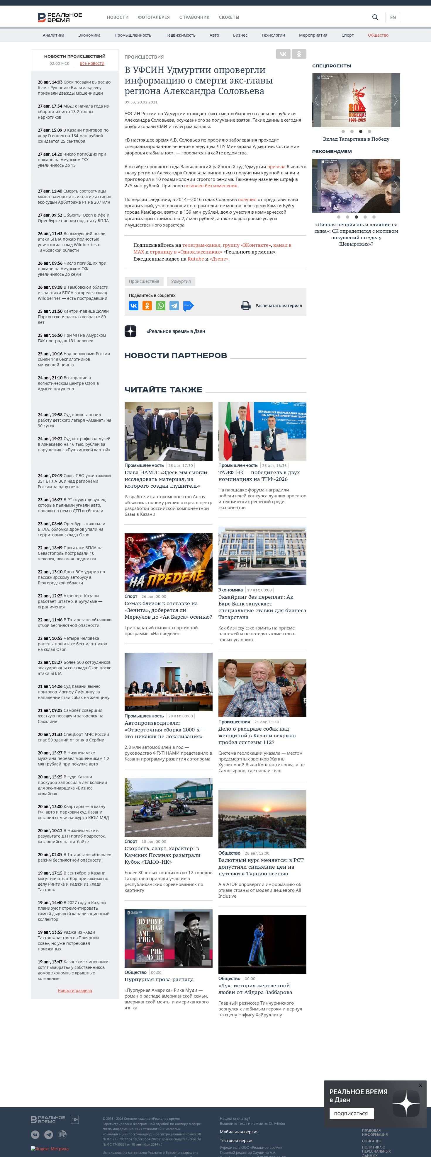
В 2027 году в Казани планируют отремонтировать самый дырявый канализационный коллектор (74, 911)
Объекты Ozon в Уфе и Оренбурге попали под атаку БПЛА (73, 217)
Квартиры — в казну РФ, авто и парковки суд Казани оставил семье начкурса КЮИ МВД (73, 812)
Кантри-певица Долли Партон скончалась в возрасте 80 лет (73, 316)
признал (276, 166)
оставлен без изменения (210, 185)
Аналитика (54, 35)
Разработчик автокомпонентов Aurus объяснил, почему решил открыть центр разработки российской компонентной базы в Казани (168, 493)
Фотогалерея (154, 17)
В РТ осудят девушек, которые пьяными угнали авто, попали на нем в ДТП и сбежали (72, 505)
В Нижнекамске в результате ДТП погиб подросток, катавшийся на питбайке (72, 836)
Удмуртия (181, 281)
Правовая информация (375, 1133)
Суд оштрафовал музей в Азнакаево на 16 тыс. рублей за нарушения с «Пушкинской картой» (74, 444)
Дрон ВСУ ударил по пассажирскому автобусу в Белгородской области (71, 577)
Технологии (273, 35)
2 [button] (352, 132)
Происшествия (144, 57)
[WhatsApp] (160, 305)
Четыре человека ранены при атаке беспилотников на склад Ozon (72, 643)
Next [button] (395, 100)
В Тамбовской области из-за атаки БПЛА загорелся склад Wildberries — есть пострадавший (73, 292)
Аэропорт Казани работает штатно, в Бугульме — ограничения (70, 601)
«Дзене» (219, 259)
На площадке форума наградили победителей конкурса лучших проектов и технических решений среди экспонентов (262, 489)
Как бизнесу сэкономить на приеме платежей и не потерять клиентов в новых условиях (262, 617)
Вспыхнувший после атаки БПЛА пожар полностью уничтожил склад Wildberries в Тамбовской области (71, 242)
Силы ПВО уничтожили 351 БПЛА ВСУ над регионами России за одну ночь (74, 481)
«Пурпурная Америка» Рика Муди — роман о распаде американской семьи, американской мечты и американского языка (167, 993)
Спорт (348, 35)
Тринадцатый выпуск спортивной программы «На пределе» (168, 618)
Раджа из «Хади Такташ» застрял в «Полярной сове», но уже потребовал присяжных (68, 940)
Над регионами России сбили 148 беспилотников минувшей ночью (74, 359)
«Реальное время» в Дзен (176, 331)
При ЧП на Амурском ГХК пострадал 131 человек (72, 337)
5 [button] (374, 217)
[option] (356, 100)
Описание (372, 1141)
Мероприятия (313, 35)
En (393, 17)
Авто (214, 35)
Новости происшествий (75, 56)
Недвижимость (180, 35)
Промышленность (133, 35)
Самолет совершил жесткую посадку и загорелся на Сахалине (70, 715)
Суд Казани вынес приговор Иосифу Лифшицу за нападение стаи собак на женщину (73, 691)
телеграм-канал (201, 245)
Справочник (194, 17)
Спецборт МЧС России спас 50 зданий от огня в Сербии (73, 737)
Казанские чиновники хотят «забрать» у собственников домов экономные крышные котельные (73, 970)
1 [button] (343, 132)
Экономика (90, 35)
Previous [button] (316, 100)
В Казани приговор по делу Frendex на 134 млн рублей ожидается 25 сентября (73, 135)
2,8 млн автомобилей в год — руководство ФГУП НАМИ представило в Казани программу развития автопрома (168, 740)
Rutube (196, 259)
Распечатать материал (279, 305)
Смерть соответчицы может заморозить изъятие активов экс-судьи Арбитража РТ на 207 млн (74, 196)
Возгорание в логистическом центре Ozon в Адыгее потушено (68, 383)
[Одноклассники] (299, 54)
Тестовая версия (237, 1140)
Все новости (92, 63)
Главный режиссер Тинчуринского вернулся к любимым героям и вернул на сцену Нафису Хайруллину (260, 1000)
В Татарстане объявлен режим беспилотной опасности (74, 857)
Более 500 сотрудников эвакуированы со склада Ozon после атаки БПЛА (74, 667)
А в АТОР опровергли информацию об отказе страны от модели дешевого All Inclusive (261, 878)
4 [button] (369, 132)
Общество (378, 35)
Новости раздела (75, 990)
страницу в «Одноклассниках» (186, 252)
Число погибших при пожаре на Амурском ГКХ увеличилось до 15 (72, 159)
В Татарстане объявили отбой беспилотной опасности (75, 622)
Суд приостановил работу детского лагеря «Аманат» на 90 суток (74, 420)
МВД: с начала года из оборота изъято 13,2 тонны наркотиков (73, 111)
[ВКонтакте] (283, 54)
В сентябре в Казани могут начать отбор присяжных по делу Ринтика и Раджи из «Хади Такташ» (73, 881)
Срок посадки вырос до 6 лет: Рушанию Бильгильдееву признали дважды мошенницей (74, 87)
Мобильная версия (239, 1131)
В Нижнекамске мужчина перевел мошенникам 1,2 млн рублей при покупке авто (73, 758)
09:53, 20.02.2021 (141, 102)
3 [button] (361, 132)
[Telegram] (174, 305)
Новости (118, 17)
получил (247, 199)
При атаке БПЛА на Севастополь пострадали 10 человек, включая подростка (70, 553)
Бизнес (240, 35)
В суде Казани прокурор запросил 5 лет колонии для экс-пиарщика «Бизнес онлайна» (72, 785)
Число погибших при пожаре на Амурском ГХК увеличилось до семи (72, 268)
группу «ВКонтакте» (247, 245)
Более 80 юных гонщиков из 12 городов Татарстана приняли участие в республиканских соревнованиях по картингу (169, 869)
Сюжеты (229, 17)
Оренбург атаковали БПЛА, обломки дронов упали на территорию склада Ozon (71, 529)
